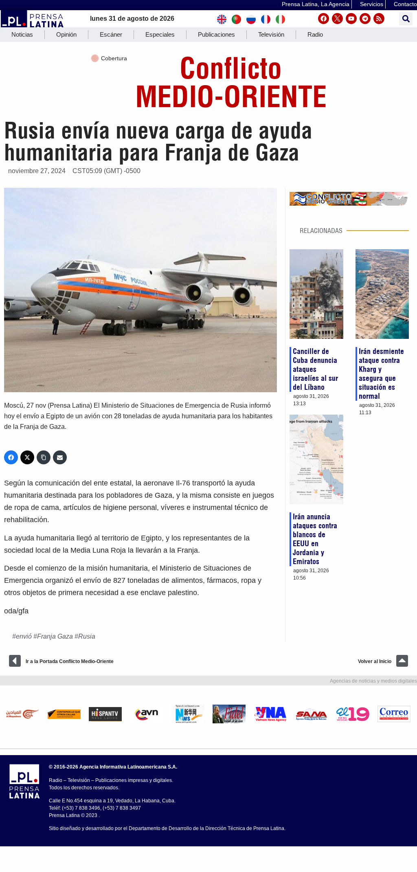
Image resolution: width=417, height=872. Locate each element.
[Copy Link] (43, 457)
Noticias (22, 34)
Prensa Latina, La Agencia (315, 4)
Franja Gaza (55, 636)
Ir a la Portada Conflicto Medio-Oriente (70, 661)
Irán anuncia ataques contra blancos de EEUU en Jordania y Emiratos (315, 539)
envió (24, 636)
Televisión (271, 34)
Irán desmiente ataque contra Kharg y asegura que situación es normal (381, 374)
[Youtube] (351, 18)
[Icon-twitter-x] (337, 18)
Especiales (160, 34)
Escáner (111, 34)
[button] (406, 18)
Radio (315, 34)
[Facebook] (323, 18)
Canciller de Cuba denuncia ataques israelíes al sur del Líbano (315, 369)
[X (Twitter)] (27, 457)
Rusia (86, 636)
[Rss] (378, 18)
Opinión (66, 34)
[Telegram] (365, 18)
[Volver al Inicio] (402, 661)
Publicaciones (216, 34)
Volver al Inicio (374, 661)
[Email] (60, 457)
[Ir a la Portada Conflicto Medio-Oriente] (15, 661)
